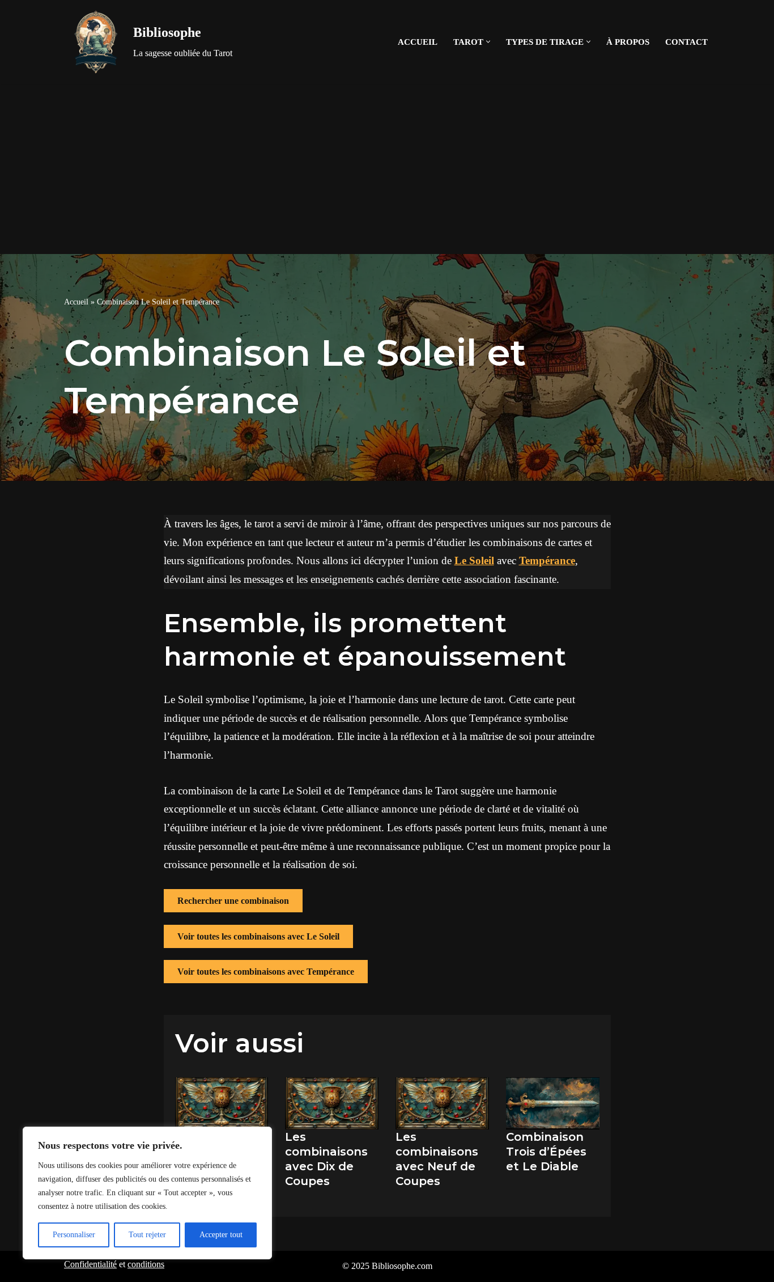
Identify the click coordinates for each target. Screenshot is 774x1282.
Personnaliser (74, 1234)
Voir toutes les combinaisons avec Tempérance (265, 971)
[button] (488, 42)
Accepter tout (221, 1234)
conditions (145, 1264)
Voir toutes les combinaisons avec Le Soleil (258, 936)
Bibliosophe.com (402, 1266)
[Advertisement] (387, 169)
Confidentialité (90, 1264)
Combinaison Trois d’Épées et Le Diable (546, 1151)
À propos (627, 41)
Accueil (417, 41)
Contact (686, 41)
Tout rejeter (147, 1234)
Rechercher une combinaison (233, 901)
